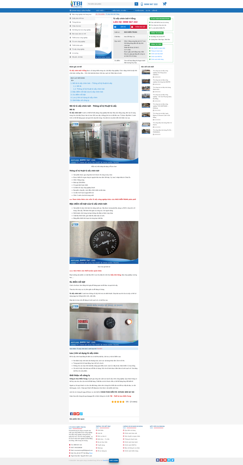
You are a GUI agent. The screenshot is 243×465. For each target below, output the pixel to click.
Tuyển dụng (139, 10)
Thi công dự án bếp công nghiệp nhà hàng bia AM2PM (161, 81)
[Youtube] (165, 460)
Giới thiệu (99, 10)
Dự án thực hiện (102, 442)
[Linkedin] (168, 460)
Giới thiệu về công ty (81, 100)
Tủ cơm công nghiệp (78, 41)
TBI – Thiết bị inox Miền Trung (120, 396)
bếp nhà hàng (116, 275)
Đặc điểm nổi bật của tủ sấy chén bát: (88, 92)
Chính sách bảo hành (157, 53)
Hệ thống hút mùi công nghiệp (81, 30)
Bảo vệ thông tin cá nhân (132, 448)
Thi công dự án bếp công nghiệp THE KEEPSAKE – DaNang (160, 106)
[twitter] (172, 460)
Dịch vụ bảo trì (102, 436)
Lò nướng (75, 53)
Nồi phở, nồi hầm (77, 57)
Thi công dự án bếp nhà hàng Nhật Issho (162, 88)
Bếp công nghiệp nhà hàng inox (82, 14)
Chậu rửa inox (76, 26)
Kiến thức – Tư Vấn (103, 439)
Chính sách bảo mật (131, 433)
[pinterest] (161, 460)
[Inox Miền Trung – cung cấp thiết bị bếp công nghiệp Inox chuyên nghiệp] (76, 3)
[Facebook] (157, 460)
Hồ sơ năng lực (102, 451)
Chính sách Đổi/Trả (156, 56)
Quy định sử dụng (130, 430)
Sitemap (100, 448)
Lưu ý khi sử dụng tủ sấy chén (85, 97)
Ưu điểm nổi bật (79, 95)
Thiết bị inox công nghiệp (79, 37)
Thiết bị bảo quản (77, 45)
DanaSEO (105, 460)
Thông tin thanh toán (156, 51)
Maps (91, 453)
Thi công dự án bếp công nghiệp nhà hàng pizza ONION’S (160, 72)
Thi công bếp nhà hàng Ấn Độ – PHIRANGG (162, 131)
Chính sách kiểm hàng (157, 59)
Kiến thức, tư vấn (119, 10)
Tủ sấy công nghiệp (78, 49)
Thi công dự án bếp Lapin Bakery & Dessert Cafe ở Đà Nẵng (161, 115)
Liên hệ (154, 10)
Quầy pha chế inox (78, 18)
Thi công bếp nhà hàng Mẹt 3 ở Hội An (162, 123)
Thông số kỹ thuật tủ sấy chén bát (90, 89)
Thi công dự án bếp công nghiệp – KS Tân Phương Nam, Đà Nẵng (162, 96)
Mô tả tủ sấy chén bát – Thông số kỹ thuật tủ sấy (92, 83)
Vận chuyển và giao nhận (158, 48)
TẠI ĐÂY (99, 348)
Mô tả (79, 86)
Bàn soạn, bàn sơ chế (79, 34)
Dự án (148, 10)
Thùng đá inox (76, 22)
